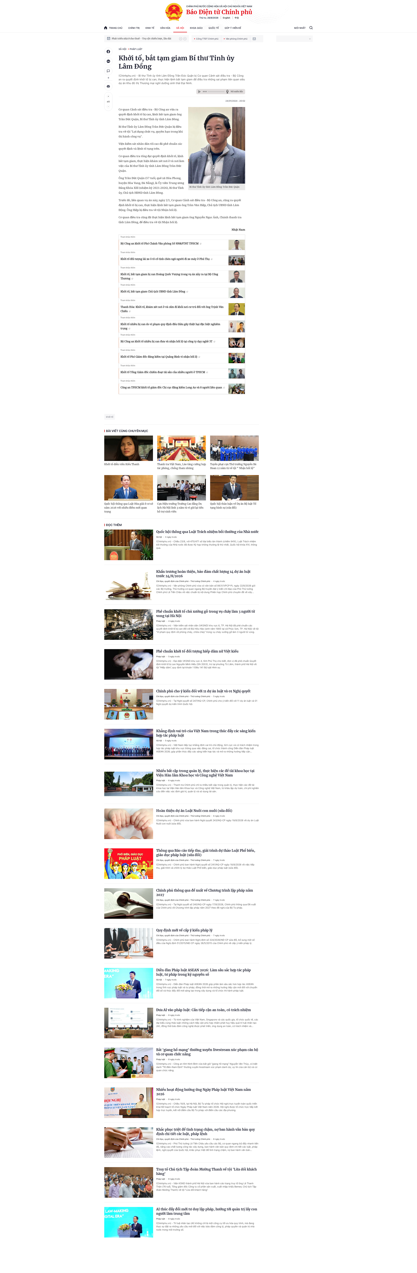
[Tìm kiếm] (311, 28)
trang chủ (115, 28)
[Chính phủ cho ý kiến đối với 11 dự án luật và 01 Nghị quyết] (128, 704)
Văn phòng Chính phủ (236, 38)
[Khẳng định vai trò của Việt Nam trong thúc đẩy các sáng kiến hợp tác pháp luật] (128, 744)
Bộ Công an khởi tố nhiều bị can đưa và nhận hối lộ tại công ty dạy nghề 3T (166, 341)
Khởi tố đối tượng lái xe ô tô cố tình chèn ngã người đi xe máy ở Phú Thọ (165, 259)
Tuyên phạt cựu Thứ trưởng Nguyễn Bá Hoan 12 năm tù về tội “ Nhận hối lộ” (233, 466)
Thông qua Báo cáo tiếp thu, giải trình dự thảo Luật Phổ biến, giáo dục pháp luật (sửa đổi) (205, 853)
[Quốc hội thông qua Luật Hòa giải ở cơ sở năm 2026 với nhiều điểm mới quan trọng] (128, 487)
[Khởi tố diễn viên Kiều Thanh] (128, 448)
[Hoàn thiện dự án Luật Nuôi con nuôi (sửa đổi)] (128, 823)
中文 (237, 17)
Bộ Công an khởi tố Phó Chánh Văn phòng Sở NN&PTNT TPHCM (160, 243)
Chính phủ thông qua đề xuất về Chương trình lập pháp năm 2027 (204, 892)
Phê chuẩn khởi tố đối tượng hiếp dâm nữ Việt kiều (197, 651)
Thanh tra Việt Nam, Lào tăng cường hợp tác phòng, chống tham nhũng (181, 466)
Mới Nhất (300, 28)
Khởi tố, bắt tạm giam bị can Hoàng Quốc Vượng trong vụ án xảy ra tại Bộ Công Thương (169, 276)
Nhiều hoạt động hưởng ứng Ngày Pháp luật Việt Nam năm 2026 (203, 1092)
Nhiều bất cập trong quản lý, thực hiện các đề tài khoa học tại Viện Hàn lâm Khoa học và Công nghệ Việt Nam (205, 773)
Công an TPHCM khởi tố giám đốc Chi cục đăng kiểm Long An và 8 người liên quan (171, 387)
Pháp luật (136, 49)
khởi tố (109, 416)
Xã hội (180, 28)
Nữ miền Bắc (237, 91)
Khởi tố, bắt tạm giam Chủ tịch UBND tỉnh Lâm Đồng (153, 291)
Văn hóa (165, 28)
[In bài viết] (108, 86)
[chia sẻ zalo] (108, 61)
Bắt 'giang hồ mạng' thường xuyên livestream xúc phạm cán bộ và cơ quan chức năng (207, 1052)
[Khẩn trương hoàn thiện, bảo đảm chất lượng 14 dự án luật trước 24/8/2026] (128, 584)
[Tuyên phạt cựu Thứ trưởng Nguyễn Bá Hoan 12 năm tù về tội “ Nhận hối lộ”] (234, 448)
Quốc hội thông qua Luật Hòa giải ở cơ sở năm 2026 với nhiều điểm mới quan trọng (128, 507)
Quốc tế (213, 28)
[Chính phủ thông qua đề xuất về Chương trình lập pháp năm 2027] (128, 903)
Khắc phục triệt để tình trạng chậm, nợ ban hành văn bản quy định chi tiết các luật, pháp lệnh (205, 1131)
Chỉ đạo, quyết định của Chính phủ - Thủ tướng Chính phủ (183, 581)
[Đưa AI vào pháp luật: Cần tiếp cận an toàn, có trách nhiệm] (128, 1023)
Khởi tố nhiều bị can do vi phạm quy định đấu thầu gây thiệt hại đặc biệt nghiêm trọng (170, 326)
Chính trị (134, 28)
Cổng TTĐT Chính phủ (207, 38)
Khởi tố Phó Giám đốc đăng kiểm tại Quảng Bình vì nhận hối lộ (159, 356)
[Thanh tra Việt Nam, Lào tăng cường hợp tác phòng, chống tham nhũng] (181, 448)
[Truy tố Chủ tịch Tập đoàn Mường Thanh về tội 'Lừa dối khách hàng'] (128, 1182)
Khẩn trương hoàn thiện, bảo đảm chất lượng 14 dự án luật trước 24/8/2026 (203, 574)
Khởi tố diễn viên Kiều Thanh (121, 464)
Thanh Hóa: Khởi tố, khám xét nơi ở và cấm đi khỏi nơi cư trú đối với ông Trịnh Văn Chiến (172, 309)
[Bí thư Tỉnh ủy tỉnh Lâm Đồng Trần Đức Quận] (216, 145)
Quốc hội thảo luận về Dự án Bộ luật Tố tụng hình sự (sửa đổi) (233, 505)
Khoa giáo (196, 28)
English (226, 17)
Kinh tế (149, 28)
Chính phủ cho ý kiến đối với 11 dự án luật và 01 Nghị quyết (203, 691)
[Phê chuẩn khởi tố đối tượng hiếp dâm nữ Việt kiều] (128, 664)
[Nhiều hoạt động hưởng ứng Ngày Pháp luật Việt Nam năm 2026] (128, 1102)
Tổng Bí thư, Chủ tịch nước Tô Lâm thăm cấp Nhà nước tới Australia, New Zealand (144, 38)
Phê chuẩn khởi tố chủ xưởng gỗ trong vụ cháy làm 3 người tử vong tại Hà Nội (205, 613)
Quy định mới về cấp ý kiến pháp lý (184, 930)
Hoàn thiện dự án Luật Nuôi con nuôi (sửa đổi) (194, 811)
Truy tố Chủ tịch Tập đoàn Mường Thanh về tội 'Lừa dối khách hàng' (206, 1171)
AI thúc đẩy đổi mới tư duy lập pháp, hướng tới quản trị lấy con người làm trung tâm (206, 1211)
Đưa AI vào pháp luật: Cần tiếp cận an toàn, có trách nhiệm (203, 1010)
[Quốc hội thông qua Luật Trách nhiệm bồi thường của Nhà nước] (128, 545)
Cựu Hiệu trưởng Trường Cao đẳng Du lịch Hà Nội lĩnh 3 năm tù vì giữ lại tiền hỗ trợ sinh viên (180, 507)
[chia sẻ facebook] (108, 51)
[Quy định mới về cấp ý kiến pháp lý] (128, 943)
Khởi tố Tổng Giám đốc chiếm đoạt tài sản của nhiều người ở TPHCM (163, 372)
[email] (254, 38)
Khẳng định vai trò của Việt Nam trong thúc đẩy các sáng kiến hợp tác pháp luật (206, 733)
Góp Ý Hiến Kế (233, 28)
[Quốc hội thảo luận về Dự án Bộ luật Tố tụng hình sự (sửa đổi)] (234, 487)
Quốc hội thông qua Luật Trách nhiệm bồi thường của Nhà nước (207, 532)
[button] (180, 38)
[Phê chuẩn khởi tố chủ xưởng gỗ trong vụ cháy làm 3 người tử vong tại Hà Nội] (128, 624)
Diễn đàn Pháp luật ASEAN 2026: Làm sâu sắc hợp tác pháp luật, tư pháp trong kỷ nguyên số (203, 972)
